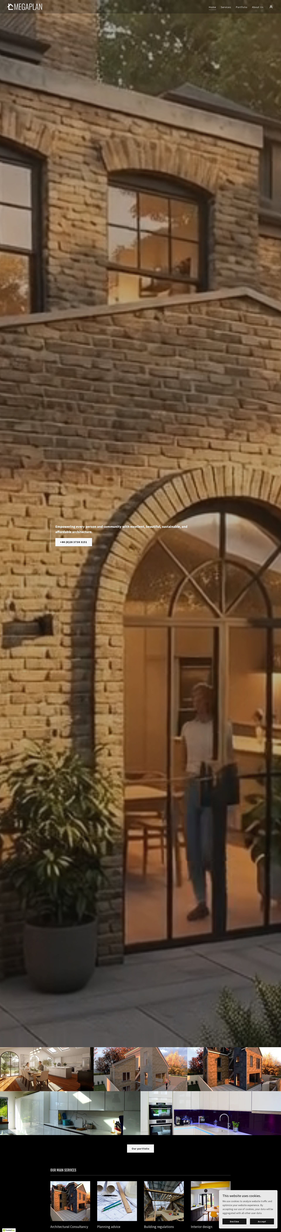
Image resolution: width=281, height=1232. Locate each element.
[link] (24, 6)
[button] (271, 7)
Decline (234, 1221)
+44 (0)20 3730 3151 (73, 542)
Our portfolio (140, 1148)
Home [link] (212, 7)
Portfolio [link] (241, 7)
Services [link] (226, 7)
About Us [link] (257, 7)
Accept (262, 1221)
